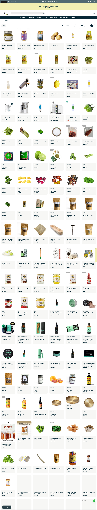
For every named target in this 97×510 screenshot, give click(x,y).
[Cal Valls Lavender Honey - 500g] (73, 458)
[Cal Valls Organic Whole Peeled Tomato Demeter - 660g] (89, 482)
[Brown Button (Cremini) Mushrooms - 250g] (73, 428)
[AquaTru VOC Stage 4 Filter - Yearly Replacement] (73, 108)
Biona (3, 287)
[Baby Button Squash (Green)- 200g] (8, 180)
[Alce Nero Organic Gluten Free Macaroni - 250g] (8, 59)
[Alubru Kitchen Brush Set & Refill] (24, 84)
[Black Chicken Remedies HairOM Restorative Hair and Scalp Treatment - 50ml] (89, 328)
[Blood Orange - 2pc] (56, 379)
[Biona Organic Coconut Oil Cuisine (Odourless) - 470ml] (40, 279)
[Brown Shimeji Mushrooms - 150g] (89, 428)
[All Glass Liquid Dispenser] (8, 84)
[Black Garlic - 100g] (8, 379)
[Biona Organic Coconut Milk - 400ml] (24, 279)
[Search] (43, 13)
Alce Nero (85, 44)
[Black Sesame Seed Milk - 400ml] (40, 379)
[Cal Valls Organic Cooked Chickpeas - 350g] (8, 482)
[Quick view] (13, 31)
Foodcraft (4, 44)
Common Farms (53, 436)
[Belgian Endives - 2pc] (8, 253)
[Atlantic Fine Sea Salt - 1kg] (56, 132)
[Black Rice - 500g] (24, 379)
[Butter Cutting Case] (24, 458)
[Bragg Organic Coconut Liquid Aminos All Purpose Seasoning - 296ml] (40, 403)
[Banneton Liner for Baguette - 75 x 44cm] (40, 229)
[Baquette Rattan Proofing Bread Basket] (56, 229)
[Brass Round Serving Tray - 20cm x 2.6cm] (73, 400)
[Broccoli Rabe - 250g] (40, 428)
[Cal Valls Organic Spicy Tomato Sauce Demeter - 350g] (56, 482)
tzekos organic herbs (87, 237)
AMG (67, 140)
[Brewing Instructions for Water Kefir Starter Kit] (24, 428)
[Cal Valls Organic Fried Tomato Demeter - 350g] (40, 482)
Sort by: (72, 25)
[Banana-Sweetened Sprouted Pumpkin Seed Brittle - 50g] (8, 229)
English (93, 1)
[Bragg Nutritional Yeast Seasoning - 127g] (8, 403)
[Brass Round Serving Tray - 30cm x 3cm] (89, 403)
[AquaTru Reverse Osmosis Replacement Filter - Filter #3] (40, 108)
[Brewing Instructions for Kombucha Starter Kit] (8, 431)
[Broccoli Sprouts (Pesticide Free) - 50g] (56, 428)
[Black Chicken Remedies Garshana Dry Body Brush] (40, 328)
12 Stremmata (20, 44)
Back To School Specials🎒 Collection (46, 6)
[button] (96, 255)
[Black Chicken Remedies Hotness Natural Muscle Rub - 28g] (8, 353)
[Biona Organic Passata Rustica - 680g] (89, 279)
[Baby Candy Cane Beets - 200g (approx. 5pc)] (40, 180)
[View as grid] (91, 25)
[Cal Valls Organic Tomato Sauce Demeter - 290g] (73, 482)
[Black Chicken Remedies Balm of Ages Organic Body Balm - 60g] (73, 303)
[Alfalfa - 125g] (89, 59)
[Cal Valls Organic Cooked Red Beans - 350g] (24, 482)
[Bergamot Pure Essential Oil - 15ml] (24, 253)
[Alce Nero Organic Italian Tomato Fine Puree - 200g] (73, 59)
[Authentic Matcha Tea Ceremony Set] (56, 156)
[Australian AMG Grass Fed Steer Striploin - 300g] (89, 132)
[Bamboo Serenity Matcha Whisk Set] (40, 204)
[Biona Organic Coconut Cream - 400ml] (8, 279)
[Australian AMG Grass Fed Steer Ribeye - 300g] (73, 132)
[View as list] (94, 25)
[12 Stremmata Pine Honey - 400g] (40, 35)
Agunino (68, 44)
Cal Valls (68, 466)
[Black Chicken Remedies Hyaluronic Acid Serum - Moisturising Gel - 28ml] (24, 353)
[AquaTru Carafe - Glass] (8, 108)
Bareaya (68, 237)
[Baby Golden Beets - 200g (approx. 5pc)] (56, 180)
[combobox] (28, 13)
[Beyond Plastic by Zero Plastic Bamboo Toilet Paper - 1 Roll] (89, 253)
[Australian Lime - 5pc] (40, 156)
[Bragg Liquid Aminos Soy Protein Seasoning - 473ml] (89, 379)
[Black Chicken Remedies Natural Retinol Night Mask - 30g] (56, 353)
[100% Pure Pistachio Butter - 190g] (8, 35)
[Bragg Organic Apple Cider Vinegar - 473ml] (24, 403)
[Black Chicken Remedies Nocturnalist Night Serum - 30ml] (73, 353)
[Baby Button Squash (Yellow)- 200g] (24, 180)
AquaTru (84, 92)
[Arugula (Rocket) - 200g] (8, 132)
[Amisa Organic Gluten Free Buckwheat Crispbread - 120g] (73, 84)
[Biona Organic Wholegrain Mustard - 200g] (40, 303)
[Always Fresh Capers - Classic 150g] (40, 84)
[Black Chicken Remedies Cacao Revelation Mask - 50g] (89, 303)
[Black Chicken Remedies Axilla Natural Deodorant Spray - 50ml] (56, 303)
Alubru (19, 92)
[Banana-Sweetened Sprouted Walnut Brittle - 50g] (24, 229)
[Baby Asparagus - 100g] (89, 156)
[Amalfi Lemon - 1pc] (56, 84)
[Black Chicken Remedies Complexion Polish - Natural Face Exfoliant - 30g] (24, 328)
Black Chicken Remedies (54, 311)
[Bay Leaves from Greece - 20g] (89, 229)
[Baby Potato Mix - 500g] (73, 180)
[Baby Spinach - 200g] (89, 180)
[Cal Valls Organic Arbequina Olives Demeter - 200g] (89, 458)
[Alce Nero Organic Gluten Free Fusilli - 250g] (89, 35)
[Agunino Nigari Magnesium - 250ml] (73, 35)
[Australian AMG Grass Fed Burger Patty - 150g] (8, 156)
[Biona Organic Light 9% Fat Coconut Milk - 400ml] (73, 279)
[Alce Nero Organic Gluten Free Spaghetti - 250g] (40, 59)
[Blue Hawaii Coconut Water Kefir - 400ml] (73, 379)
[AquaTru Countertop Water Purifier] (24, 108)
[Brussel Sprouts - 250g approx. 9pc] (8, 458)
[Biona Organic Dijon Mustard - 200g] (56, 279)
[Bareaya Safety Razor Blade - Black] (73, 229)
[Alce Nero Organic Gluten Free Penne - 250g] (24, 59)
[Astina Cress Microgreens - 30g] (40, 132)
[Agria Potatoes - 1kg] (56, 35)
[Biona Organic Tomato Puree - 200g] (8, 303)
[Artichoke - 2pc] (89, 108)
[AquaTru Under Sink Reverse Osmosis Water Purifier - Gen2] (56, 108)
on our (48, 4)
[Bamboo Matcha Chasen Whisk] (24, 204)
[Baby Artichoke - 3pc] (73, 156)
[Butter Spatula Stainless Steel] (40, 458)
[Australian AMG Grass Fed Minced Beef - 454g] (24, 156)
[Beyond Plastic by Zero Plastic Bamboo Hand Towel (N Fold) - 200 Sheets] (56, 253)
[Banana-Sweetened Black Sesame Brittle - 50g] (56, 204)
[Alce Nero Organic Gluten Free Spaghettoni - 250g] (56, 59)
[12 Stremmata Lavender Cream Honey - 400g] (24, 35)
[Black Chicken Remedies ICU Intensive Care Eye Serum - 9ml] (40, 353)
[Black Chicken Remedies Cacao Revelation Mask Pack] (8, 328)
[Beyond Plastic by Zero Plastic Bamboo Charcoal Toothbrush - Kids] (40, 253)
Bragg (84, 387)
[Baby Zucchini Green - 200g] (8, 204)
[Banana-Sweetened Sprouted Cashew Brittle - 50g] (73, 204)
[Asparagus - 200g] (24, 132)
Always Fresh (36, 92)
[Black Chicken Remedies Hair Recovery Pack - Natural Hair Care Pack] (73, 328)
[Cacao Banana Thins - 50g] (56, 458)
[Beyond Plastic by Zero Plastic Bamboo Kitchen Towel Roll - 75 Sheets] (73, 253)
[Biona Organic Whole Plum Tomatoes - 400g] (24, 303)
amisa (68, 92)
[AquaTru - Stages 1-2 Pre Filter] (89, 84)
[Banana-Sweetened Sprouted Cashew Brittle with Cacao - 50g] (89, 204)
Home (2, 20)
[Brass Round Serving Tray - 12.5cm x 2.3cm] (56, 403)
